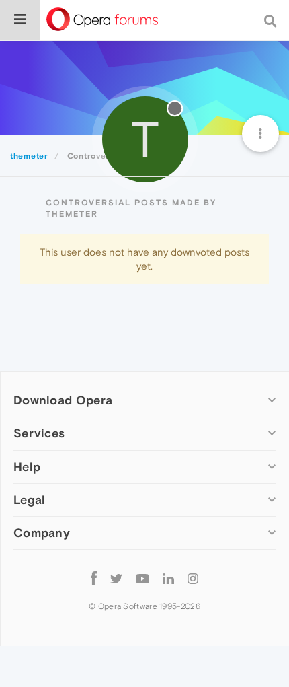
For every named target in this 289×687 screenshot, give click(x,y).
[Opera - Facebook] (94, 578)
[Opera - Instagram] (193, 578)
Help (26, 467)
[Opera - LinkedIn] (168, 578)
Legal (29, 500)
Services (39, 433)
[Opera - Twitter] (116, 578)
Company (41, 533)
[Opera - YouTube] (142, 578)
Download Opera (62, 400)
